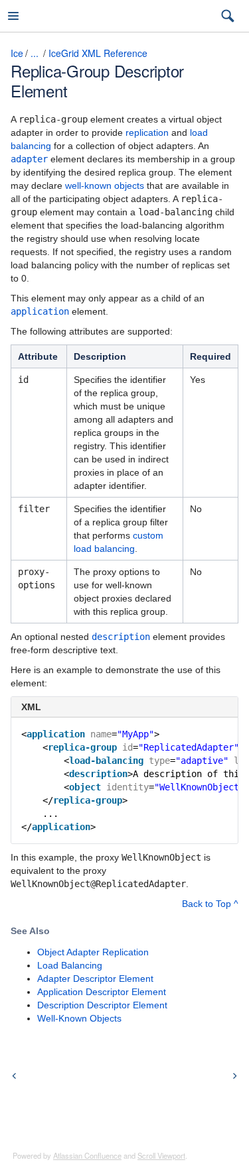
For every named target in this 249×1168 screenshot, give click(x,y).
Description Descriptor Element (102, 1005)
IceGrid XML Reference (97, 53)
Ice (17, 53)
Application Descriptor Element (101, 991)
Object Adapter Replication (93, 952)
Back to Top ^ (210, 903)
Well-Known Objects (79, 1018)
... (35, 53)
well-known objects (104, 185)
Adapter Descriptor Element (95, 978)
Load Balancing (69, 965)
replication (147, 132)
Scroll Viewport (161, 1155)
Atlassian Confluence (87, 1155)
